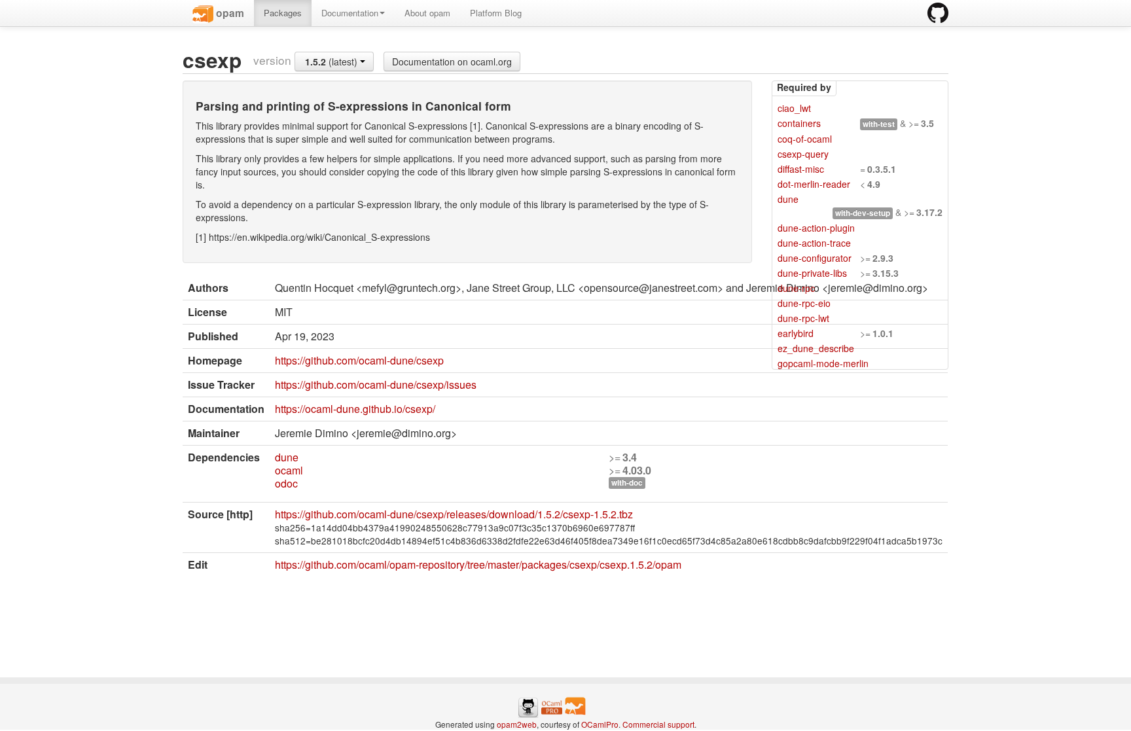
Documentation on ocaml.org (452, 61)
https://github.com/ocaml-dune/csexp (359, 360)
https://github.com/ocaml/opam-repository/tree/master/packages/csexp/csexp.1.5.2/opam (478, 564)
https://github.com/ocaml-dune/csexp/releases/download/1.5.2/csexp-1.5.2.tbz (454, 514)
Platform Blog (496, 13)
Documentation (349, 13)
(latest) (332, 61)
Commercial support (658, 724)
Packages (283, 13)
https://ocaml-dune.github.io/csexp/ (355, 408)
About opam (427, 13)
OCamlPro (600, 724)
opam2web (517, 724)
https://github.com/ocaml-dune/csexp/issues (375, 384)
